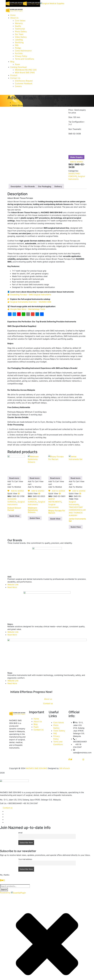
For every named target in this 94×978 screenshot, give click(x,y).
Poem (36, 727)
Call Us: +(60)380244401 (11, 803)
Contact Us (38, 730)
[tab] (16, 186)
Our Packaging (44, 186)
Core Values (58, 722)
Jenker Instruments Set (77, 520)
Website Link (12, 584)
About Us (38, 721)
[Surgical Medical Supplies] (14, 3)
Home (36, 719)
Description (16, 186)
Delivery (58, 186)
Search (4, 889)
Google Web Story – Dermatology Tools (27, 309)
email (20, 833)
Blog (35, 724)
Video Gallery (59, 731)
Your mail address (25, 859)
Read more (14, 478)
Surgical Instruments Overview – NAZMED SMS (30, 302)
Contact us (7, 808)
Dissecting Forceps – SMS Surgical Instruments (30, 294)
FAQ (55, 733)
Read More (12, 587)
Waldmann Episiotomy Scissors (33, 510)
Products (16, 102)
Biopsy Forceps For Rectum (56, 511)
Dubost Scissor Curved (14, 509)
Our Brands (29, 186)
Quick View (14, 516)
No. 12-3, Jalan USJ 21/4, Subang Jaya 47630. (20, 800)
